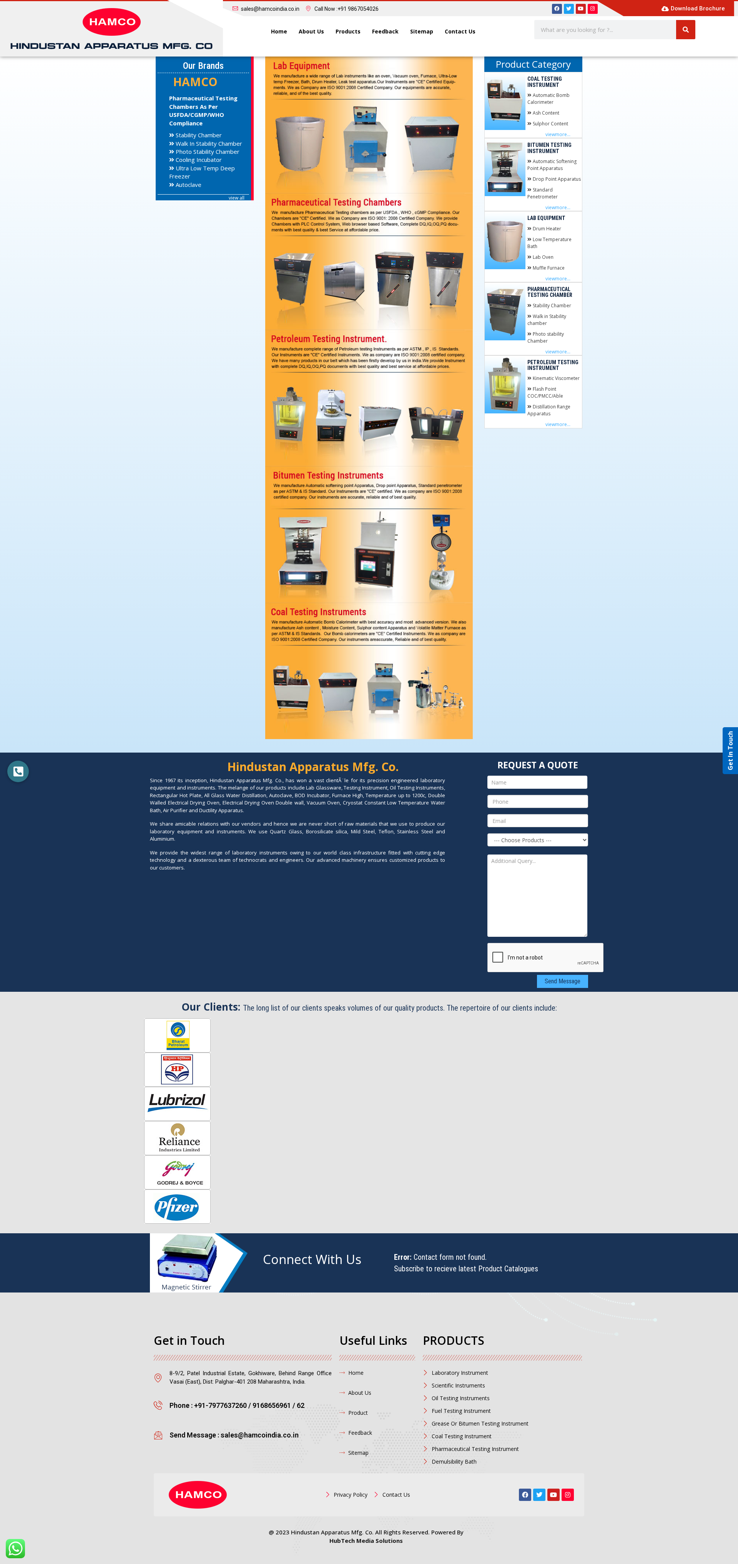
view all (236, 198)
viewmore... (557, 134)
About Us (311, 31)
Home (279, 31)
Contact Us (460, 31)
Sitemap (421, 31)
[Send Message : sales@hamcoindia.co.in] (158, 1435)
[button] (18, 771)
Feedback (385, 31)
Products (348, 31)
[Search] (685, 29)
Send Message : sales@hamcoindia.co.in (234, 1435)
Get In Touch (730, 750)
